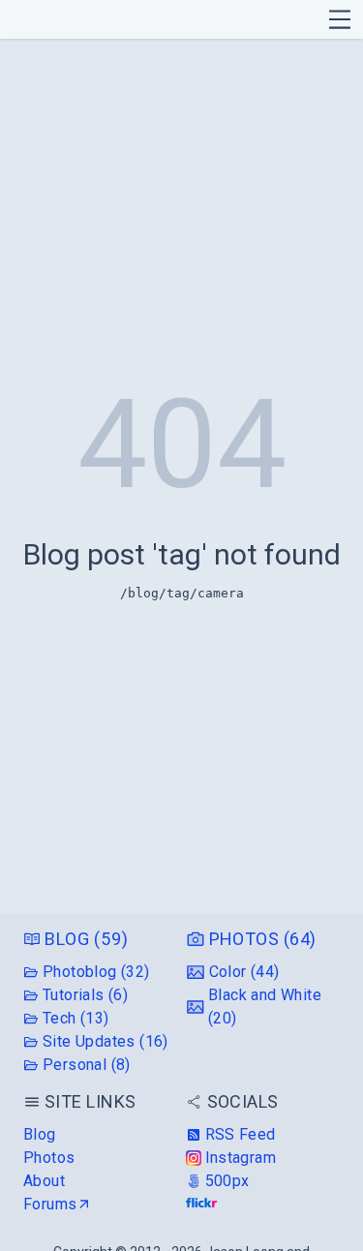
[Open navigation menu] (339, 19)
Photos (49, 1157)
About (44, 1181)
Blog (39, 1134)
